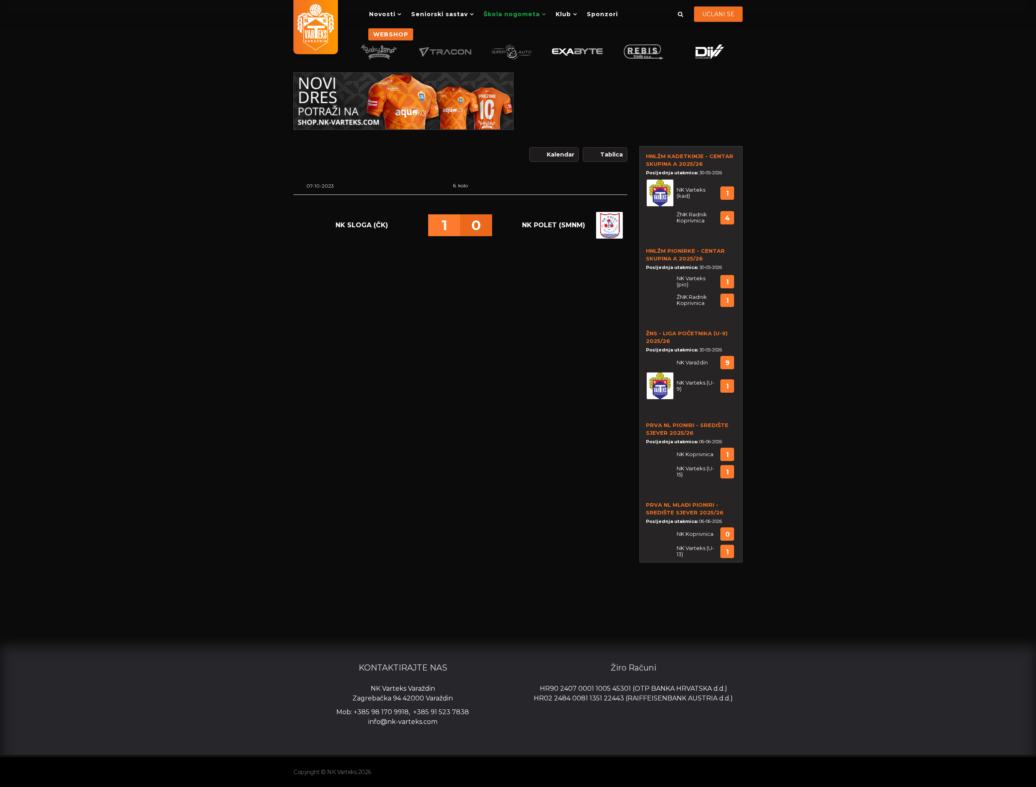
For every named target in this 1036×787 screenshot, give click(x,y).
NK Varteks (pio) (691, 281)
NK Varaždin (692, 363)
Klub (563, 14)
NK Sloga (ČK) (361, 225)
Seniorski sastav (439, 14)
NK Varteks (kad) (691, 193)
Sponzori (602, 14)
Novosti (382, 14)
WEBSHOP (390, 34)
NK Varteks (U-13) (695, 551)
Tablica (611, 154)
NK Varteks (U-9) (695, 386)
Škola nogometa (512, 14)
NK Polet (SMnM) (553, 225)
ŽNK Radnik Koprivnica (692, 218)
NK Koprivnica (695, 454)
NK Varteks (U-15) (695, 471)
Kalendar (560, 154)
